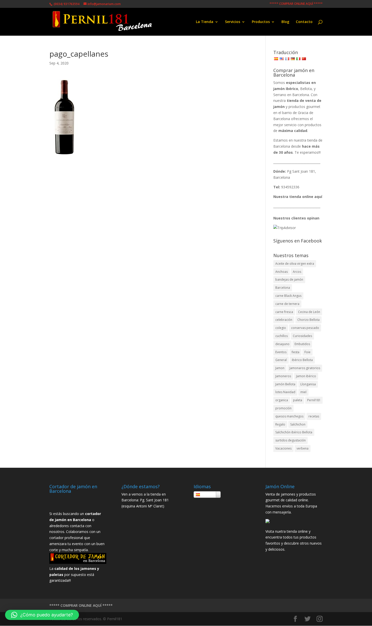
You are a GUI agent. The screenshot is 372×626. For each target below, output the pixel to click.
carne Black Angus (288, 296)
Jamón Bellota (285, 384)
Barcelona (282, 287)
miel (303, 392)
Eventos (280, 352)
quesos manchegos (289, 416)
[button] (42, 615)
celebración (283, 320)
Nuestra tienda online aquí (297, 196)
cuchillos (281, 336)
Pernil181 (314, 400)
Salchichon (297, 424)
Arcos (297, 272)
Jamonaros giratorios (305, 368)
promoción (283, 408)
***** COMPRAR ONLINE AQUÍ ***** (296, 4)
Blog (285, 22)
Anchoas (281, 272)
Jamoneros (283, 376)
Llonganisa (308, 384)
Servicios (232, 22)
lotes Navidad (285, 392)
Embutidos (302, 344)
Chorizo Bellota (308, 320)
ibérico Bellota (302, 360)
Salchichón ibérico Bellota (293, 432)
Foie (307, 352)
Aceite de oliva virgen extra (294, 263)
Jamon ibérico (306, 376)
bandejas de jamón (289, 279)
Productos (261, 22)
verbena (302, 448)
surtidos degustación (290, 440)
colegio (280, 328)
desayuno (282, 344)
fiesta (295, 352)
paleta (297, 400)
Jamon (279, 368)
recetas (313, 416)
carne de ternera (287, 304)
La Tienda (204, 22)
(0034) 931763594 (66, 4)
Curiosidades (302, 336)
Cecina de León (309, 312)
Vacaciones (283, 448)
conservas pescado (305, 328)
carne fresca (284, 312)
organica (281, 400)
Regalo (280, 424)
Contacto (304, 22)
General (281, 360)
